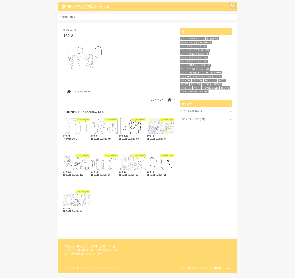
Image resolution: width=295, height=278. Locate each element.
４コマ (203, 92)
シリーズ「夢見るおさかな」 (194, 54)
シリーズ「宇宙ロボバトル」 (195, 69)
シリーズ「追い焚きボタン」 (194, 73)
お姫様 (216, 84)
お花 (222, 80)
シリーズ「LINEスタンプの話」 (195, 65)
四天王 (196, 84)
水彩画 (224, 88)
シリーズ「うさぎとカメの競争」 (196, 43)
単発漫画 (212, 39)
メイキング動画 (189, 92)
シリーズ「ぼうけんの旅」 (193, 46)
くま (185, 76)
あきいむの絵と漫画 (204, 268)
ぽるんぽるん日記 (193, 119)
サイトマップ (69, 268)
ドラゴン (186, 88)
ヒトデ (185, 80)
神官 (197, 88)
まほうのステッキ (201, 76)
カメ (217, 76)
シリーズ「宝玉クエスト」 (194, 61)
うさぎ (215, 73)
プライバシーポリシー (90, 268)
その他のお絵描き (192, 111)
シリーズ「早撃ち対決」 (192, 39)
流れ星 (197, 80)
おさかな (210, 80)
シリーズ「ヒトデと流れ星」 (195, 50)
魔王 (185, 84)
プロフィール (111, 268)
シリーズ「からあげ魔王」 (194, 58)
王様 (206, 84)
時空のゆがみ (210, 88)
